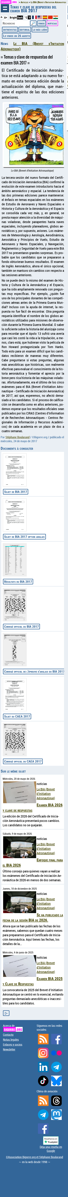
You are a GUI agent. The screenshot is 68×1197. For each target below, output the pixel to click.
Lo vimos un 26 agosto (16, 35)
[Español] (45, 18)
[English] (40, 18)
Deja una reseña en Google (51, 1149)
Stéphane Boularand (17, 437)
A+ (5, 17)
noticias (52, 23)
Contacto (8, 1035)
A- (2, 17)
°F (29, 17)
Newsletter (9, 1049)
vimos (41, 23)
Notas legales (11, 1040)
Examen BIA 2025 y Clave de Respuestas (33, 981)
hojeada (5, 8)
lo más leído (40, 29)
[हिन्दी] (55, 18)
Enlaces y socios (12, 1044)
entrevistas (10, 29)
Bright (13, 17)
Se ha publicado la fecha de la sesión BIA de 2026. (33, 917)
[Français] (34, 18)
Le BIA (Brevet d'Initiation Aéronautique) (46, 793)
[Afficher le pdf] (15, 470)
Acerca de (12, 1028)
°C (26, 17)
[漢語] (50, 18)
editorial (25, 29)
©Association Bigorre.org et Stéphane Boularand (34, 1157)
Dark (20, 17)
